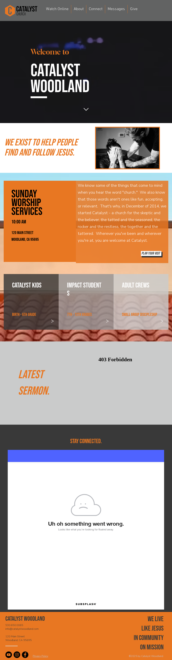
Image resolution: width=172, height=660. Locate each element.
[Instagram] (17, 654)
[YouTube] (8, 654)
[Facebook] (25, 654)
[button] (78, 9)
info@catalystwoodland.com (22, 629)
